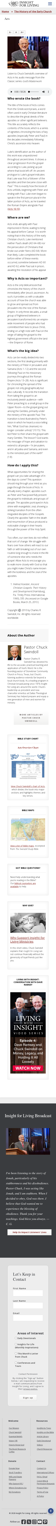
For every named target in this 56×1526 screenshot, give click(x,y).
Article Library (43, 1436)
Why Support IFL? (16, 1483)
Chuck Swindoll (15, 1432)
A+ (22, 32)
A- (10, 32)
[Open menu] (50, 4)
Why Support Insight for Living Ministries (27, 939)
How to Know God (16, 1445)
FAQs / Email (42, 1476)
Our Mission (14, 1428)
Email (16, 1313)
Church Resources (44, 1449)
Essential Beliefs (15, 1436)
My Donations (14, 1492)
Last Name (19, 1301)
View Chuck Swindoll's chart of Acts (28, 786)
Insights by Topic (44, 1428)
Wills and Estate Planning (15, 1478)
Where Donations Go (18, 1488)
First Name (19, 1288)
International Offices (45, 1472)
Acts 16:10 (13, 209)
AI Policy (40, 1496)
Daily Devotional (44, 1440)
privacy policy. (30, 1389)
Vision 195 (13, 1440)
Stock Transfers (15, 1472)
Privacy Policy (42, 1488)
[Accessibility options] (51, 1511)
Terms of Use (42, 1492)
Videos (40, 1445)
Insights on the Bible (45, 1432)
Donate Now (14, 1468)
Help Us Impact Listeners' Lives (29, 1232)
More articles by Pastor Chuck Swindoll (31, 718)
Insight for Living (24, 3)
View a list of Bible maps (22, 845)
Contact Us (41, 1468)
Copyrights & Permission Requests (46, 1482)
